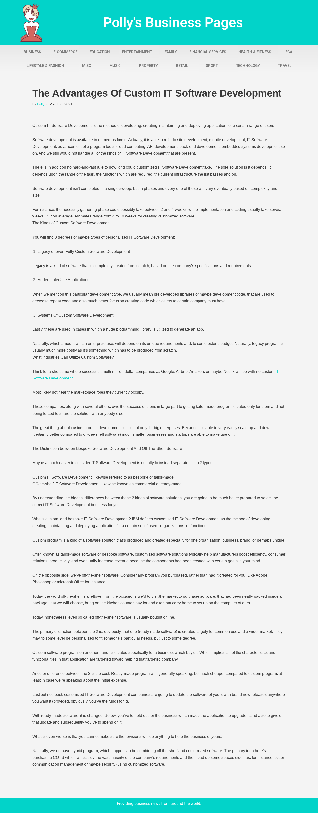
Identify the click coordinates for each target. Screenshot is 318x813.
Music (115, 65)
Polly (40, 104)
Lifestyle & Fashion (45, 65)
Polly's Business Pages (173, 22)
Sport (212, 65)
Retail (182, 65)
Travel (284, 65)
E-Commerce (65, 52)
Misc (86, 65)
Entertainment (137, 52)
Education (100, 52)
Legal (288, 52)
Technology (248, 65)
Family (171, 52)
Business (32, 52)
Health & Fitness (254, 52)
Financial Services (207, 52)
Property (148, 65)
